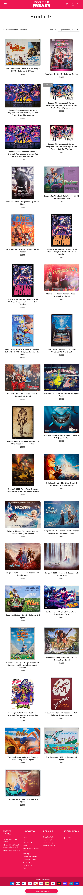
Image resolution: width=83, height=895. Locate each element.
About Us (26, 862)
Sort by (53, 29)
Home (25, 837)
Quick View (22, 52)
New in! (25, 840)
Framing (26, 854)
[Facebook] (64, 838)
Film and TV (27, 843)
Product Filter (42, 891)
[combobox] (68, 30)
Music (25, 846)
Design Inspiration (29, 859)
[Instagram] (69, 838)
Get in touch (27, 865)
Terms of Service (49, 846)
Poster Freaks (46, 879)
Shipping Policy (48, 837)
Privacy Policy (48, 843)
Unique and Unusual (30, 856)
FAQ (24, 868)
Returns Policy (48, 840)
